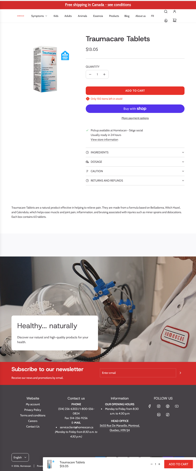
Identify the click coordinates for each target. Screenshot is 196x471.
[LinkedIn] (158, 414)
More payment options (135, 118)
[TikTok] (167, 414)
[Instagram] (158, 406)
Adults (68, 16)
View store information (104, 139)
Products (114, 16)
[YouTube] (176, 406)
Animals (82, 16)
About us (141, 16)
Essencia (98, 16)
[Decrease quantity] (90, 74)
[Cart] (174, 20)
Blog (126, 16)
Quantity (93, 66)
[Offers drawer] (166, 20)
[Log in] (174, 11)
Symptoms (37, 16)
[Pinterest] (167, 406)
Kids (56, 16)
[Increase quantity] (104, 74)
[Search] (166, 11)
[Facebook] (149, 406)
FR (152, 16)
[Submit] (180, 373)
